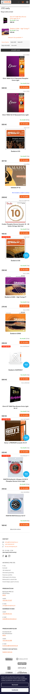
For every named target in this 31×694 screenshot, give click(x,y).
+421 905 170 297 (7, 600)
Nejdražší (20, 42)
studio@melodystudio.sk (9, 619)
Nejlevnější (13, 42)
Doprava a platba (7, 575)
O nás (4, 566)
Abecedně (14, 45)
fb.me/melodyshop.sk (11, 546)
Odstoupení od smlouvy (9, 577)
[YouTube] (6, 556)
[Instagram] (9, 556)
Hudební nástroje (7, 652)
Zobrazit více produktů (14, 37)
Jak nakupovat (6, 570)
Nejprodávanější (6, 45)
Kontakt (4, 568)
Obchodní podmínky (8, 573)
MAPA (4, 595)
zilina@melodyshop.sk (8, 605)
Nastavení (15, 685)
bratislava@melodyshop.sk (10, 646)
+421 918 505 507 (9, 544)
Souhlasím (15, 690)
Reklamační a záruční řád (9, 579)
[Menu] (27, 2)
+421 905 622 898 (7, 640)
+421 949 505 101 (7, 614)
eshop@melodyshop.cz (11, 542)
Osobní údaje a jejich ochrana (10, 582)
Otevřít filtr (15, 50)
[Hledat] (18, 2)
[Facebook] (3, 556)
